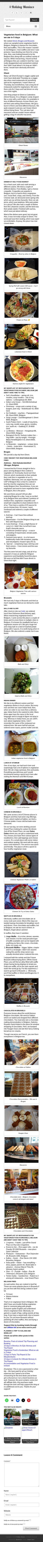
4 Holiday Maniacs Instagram (26, 13)
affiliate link (12, 1327)
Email (6, 1501)
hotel (23, 611)
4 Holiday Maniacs (21, 7)
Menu (8, 26)
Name (6, 1491)
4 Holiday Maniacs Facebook (12, 13)
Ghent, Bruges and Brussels (23, 41)
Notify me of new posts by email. (13, 1524)
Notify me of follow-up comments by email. (16, 1520)
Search (34, 20)
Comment (7, 1461)
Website (7, 1511)
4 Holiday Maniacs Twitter (17, 13)
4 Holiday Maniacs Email (31, 13)
